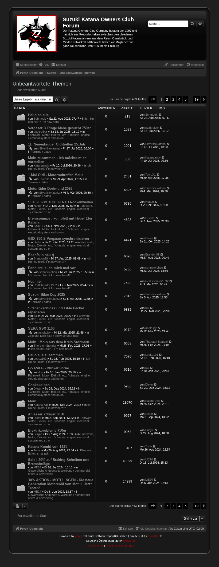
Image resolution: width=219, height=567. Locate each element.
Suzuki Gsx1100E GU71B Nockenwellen (60, 202)
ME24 (37, 467)
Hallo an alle (38, 115)
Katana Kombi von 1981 (47, 447)
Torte (37, 450)
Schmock (40, 118)
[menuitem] (44, 65)
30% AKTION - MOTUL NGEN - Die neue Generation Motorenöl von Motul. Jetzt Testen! (60, 484)
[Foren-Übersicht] (38, 35)
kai (35, 315)
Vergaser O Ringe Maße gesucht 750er (59, 128)
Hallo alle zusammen (45, 355)
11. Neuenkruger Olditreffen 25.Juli (56, 144)
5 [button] (186, 99)
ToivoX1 (44, 179)
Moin (32, 401)
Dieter (37, 242)
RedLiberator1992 (45, 285)
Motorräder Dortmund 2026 (50, 189)
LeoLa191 (40, 358)
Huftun (38, 205)
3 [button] (173, 99)
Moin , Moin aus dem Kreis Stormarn (58, 342)
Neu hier (35, 282)
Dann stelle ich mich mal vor (52, 268)
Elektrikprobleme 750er (47, 430)
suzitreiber (40, 131)
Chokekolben (39, 385)
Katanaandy (41, 165)
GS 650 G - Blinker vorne (48, 368)
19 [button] (196, 99)
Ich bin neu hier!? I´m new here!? (61, 120)
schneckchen (48, 272)
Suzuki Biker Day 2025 (46, 295)
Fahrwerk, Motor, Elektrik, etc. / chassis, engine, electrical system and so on (59, 136)
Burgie (38, 434)
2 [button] (167, 99)
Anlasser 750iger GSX (46, 414)
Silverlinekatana (49, 148)
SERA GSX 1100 (41, 328)
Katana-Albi (41, 404)
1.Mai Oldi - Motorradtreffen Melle (55, 175)
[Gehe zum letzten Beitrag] (160, 114)
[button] (152, 99)
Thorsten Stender (45, 345)
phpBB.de (129, 540)
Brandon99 (41, 258)
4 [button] (179, 99)
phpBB (79, 535)
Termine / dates (41, 151)
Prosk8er (153, 535)
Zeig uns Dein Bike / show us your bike (53, 335)
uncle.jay (45, 332)
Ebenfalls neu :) (41, 255)
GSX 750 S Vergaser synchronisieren (58, 239)
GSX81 (38, 226)
